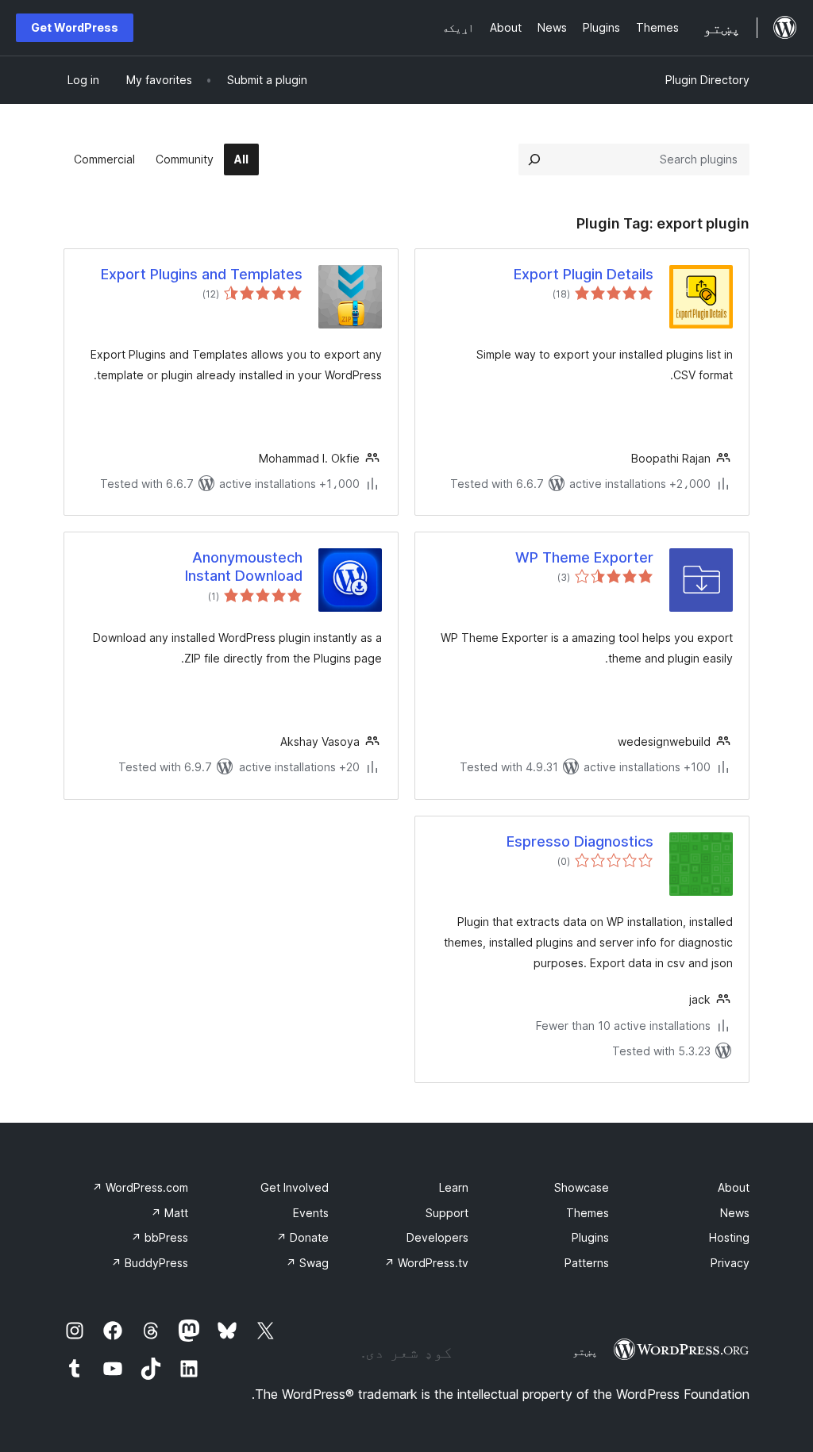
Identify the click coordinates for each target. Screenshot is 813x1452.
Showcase (581, 1187)
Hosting (729, 1237)
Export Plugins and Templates (201, 274)
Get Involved (294, 1187)
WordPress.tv (426, 1263)
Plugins (590, 1237)
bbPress (159, 1237)
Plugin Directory (707, 79)
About (733, 1187)
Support (447, 1213)
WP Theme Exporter (584, 557)
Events (311, 1213)
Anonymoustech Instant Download (243, 566)
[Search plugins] (534, 159)
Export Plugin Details (583, 274)
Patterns (586, 1263)
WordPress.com (140, 1187)
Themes (587, 1213)
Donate (302, 1237)
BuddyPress (149, 1263)
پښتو (585, 1351)
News (734, 1213)
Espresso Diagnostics (580, 841)
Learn (453, 1187)
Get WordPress (74, 27)
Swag (307, 1263)
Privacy (730, 1263)
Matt (169, 1213)
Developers (437, 1237)
